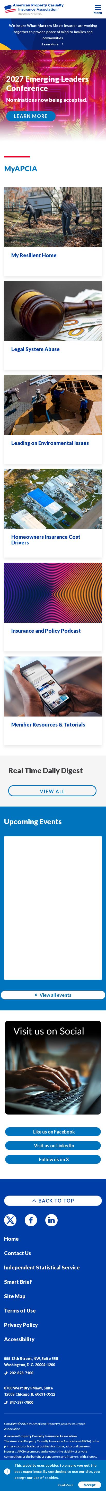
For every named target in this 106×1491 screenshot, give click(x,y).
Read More (65, 1485)
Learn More (50, 44)
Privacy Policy (21, 1325)
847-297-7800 (21, 1402)
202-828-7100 (21, 1373)
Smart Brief (18, 1282)
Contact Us (17, 1253)
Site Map (14, 1296)
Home (11, 1239)
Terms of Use (20, 1310)
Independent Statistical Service (42, 1267)
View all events (56, 995)
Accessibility (19, 1339)
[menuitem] (53, 9)
